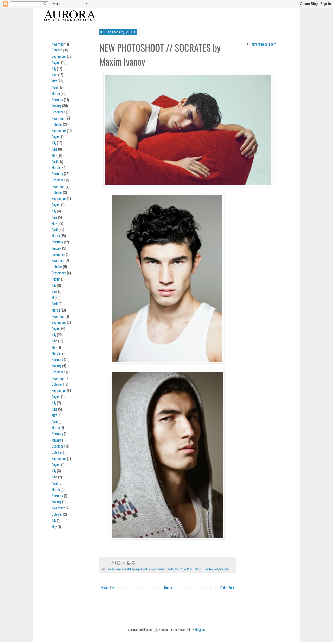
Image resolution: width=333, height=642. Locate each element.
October (57, 50)
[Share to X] (123, 562)
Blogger (199, 629)
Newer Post (108, 587)
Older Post (227, 587)
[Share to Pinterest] (133, 562)
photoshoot (211, 569)
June (54, 74)
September (59, 56)
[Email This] (113, 562)
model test (173, 569)
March (56, 93)
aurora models (157, 569)
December (58, 111)
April (55, 87)
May (54, 80)
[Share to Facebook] (128, 562)
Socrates (224, 569)
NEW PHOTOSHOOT (192, 569)
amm (111, 569)
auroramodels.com (264, 44)
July (54, 68)
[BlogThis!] (118, 562)
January (56, 105)
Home (168, 587)
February (57, 99)
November (58, 44)
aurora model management (131, 569)
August (56, 62)
